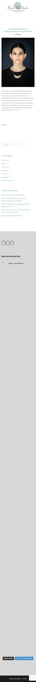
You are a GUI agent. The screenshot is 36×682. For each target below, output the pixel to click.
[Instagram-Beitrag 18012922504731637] (18, 355)
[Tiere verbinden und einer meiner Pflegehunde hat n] (18, 549)
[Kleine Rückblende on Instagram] (9, 131)
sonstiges (5, 177)
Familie (4, 167)
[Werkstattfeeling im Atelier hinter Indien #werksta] (18, 626)
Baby (3, 163)
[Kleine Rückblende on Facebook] (4, 131)
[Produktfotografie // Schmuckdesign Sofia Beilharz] (18, 62)
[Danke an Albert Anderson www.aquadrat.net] (18, 277)
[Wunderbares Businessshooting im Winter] (18, 336)
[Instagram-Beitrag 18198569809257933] (18, 432)
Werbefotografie (7, 180)
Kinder (4, 174)
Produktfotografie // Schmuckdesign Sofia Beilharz (18, 30)
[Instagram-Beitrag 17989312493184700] (18, 413)
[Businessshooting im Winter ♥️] (18, 316)
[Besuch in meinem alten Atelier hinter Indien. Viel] (18, 646)
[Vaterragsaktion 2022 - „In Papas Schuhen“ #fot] (18, 607)
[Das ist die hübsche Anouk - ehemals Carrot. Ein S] (18, 394)
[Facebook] (3, 243)
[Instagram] (8, 243)
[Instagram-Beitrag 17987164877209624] (18, 374)
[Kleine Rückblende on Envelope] (19, 131)
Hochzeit (5, 170)
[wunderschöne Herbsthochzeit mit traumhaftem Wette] (18, 471)
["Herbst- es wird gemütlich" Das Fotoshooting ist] (18, 510)
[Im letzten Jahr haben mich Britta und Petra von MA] (18, 568)
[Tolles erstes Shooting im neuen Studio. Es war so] (18, 588)
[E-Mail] (12, 243)
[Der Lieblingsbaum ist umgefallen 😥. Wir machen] (18, 452)
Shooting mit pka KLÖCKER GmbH (13, 195)
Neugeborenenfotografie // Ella (12, 215)
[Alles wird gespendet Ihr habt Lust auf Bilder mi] (18, 529)
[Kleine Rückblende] (18, 7)
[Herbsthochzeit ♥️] (18, 297)
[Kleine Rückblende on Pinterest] (14, 131)
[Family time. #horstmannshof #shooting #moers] (18, 491)
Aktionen (5, 160)
